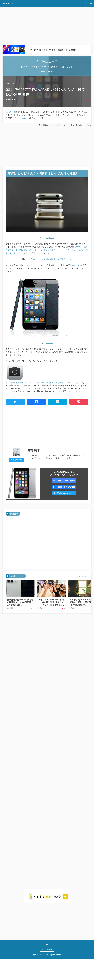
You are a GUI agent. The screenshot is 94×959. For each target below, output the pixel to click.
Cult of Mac (20, 118)
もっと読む (83, 576)
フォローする (18, 460)
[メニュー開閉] (91, 3)
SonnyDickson (50, 238)
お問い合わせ (47, 949)
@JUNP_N (11, 111)
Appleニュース (11, 83)
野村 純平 (33, 450)
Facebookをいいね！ (66, 486)
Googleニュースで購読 (66, 480)
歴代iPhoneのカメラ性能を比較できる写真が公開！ (49, 259)
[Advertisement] (47, 146)
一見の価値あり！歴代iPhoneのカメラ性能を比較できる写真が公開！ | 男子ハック (41, 382)
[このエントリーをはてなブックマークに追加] (57, 402)
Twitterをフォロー (65, 493)
